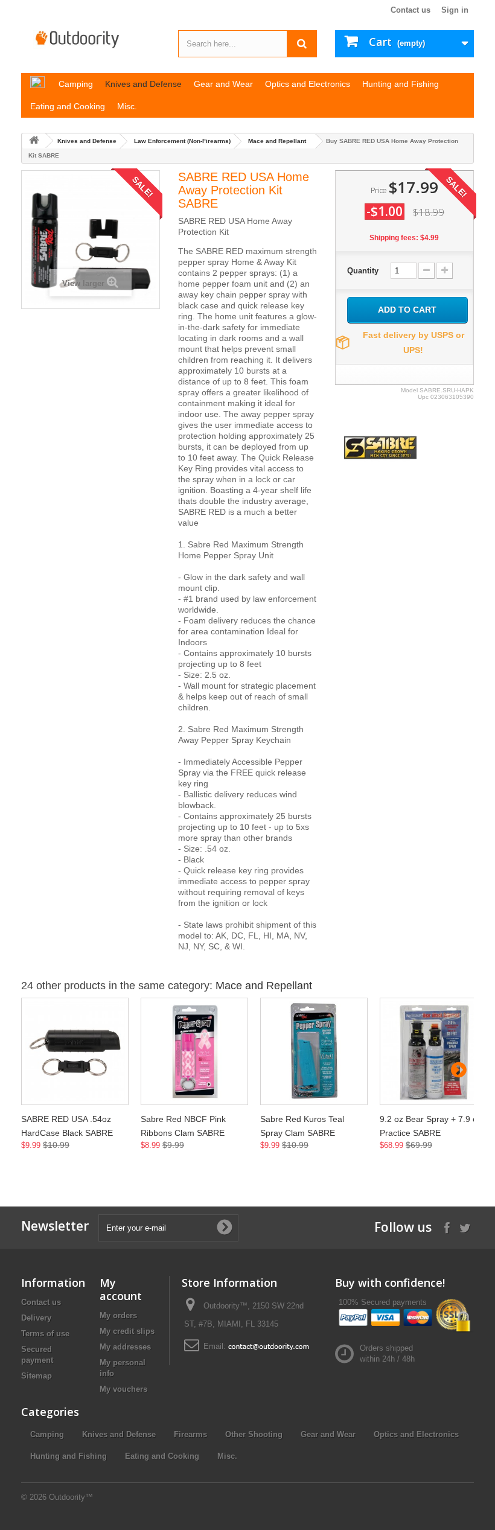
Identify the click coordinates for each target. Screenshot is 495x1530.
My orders (118, 1315)
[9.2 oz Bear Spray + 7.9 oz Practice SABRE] (433, 1051)
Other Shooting (254, 1434)
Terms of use (45, 1333)
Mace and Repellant (277, 141)
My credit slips (127, 1331)
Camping (47, 1434)
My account (121, 1289)
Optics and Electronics (416, 1434)
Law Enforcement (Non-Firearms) (182, 141)
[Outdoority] (90, 39)
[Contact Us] (268, 1346)
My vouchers (123, 1389)
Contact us (410, 9)
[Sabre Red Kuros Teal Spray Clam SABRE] (314, 1051)
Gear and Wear (328, 1434)
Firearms (190, 1434)
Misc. (227, 1456)
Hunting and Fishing (68, 1456)
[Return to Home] (33, 140)
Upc (423, 397)
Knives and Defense (87, 141)
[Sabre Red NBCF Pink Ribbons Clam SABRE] (194, 1051)
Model (409, 390)
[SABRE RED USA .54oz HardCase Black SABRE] (75, 1051)
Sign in (454, 9)
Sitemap (36, 1375)
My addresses (125, 1346)
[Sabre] (380, 446)
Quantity (362, 270)
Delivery (36, 1317)
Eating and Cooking (162, 1456)
